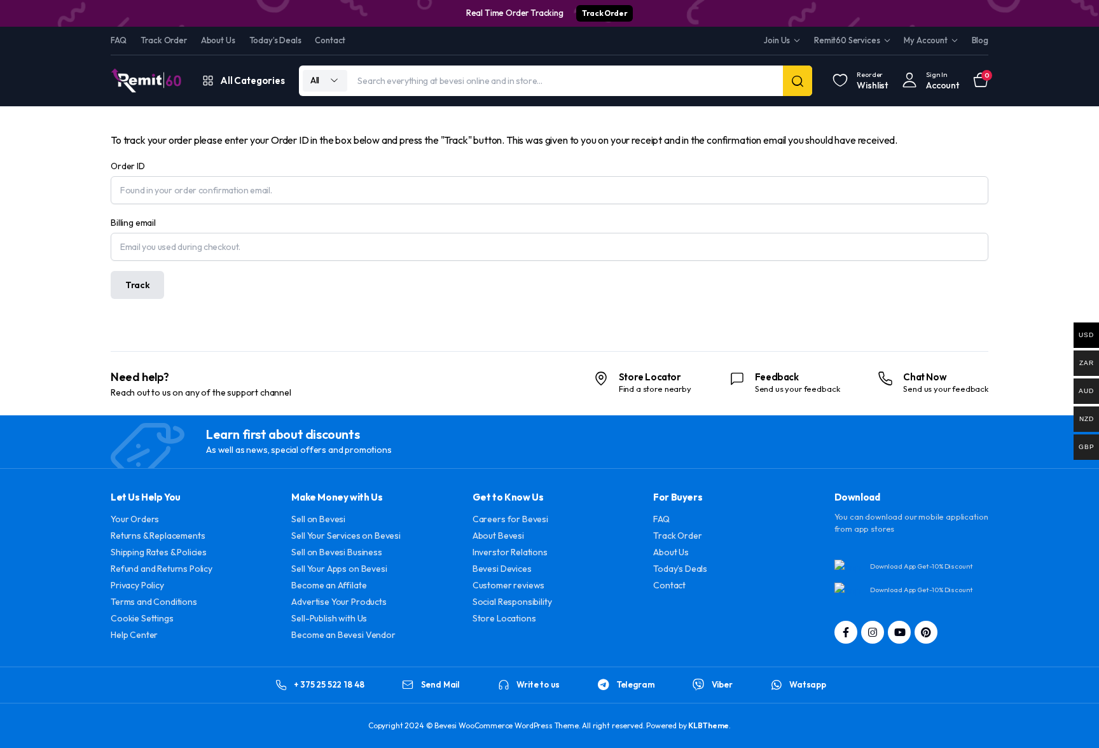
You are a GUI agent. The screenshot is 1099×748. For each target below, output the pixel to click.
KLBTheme (708, 725)
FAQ (119, 40)
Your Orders (135, 519)
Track (137, 285)
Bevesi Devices (502, 568)
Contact (330, 40)
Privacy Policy (137, 585)
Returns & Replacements (158, 535)
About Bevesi (498, 535)
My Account (925, 40)
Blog (980, 40)
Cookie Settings (142, 618)
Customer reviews (508, 585)
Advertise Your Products (338, 601)
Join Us (777, 40)
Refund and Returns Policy (161, 568)
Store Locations (504, 618)
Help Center (134, 635)
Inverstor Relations (510, 552)
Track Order (604, 13)
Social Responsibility (512, 601)
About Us (218, 40)
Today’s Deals (275, 40)
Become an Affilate (328, 585)
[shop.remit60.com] (146, 80)
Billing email (133, 222)
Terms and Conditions (154, 601)
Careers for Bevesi (510, 519)
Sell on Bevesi (318, 519)
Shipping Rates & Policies (159, 552)
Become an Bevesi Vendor (343, 635)
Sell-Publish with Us (329, 618)
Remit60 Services (847, 40)
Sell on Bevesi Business (336, 552)
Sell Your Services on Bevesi (346, 535)
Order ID (128, 166)
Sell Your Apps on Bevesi (339, 568)
